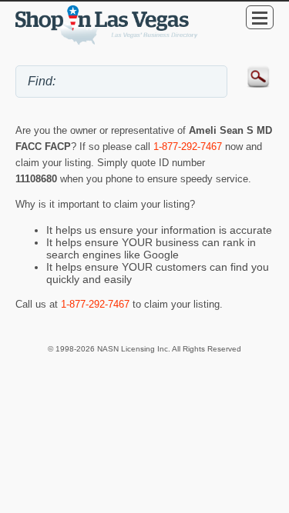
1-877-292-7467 (187, 146)
